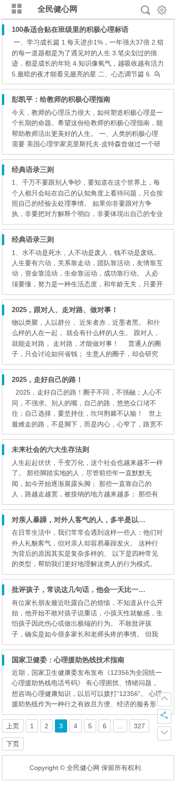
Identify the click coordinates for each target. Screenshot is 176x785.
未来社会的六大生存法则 (50, 449)
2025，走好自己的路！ (47, 379)
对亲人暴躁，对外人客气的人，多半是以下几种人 (89, 519)
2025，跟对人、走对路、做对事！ (65, 310)
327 (139, 726)
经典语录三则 (33, 169)
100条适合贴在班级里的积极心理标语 (70, 29)
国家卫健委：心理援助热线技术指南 (68, 660)
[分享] (164, 716)
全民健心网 (57, 9)
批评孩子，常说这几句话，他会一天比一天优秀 (86, 589)
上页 (12, 726)
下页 (12, 744)
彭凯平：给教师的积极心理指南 (61, 99)
